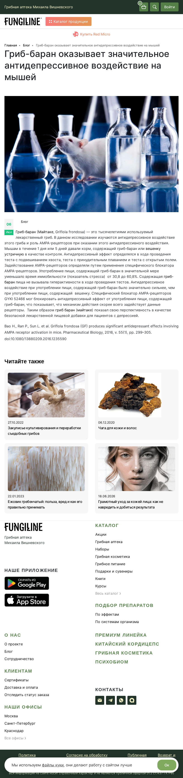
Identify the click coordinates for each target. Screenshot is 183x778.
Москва (11, 716)
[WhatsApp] (121, 700)
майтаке (84, 310)
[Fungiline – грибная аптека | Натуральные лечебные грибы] (23, 21)
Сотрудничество (19, 659)
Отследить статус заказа (26, 694)
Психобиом (112, 661)
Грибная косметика (112, 556)
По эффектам (107, 614)
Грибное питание (110, 564)
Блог (24, 222)
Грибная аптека (109, 542)
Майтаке (45, 232)
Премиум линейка (121, 635)
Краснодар (14, 730)
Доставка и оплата (21, 687)
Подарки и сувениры (114, 571)
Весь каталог (108, 593)
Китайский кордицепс (127, 644)
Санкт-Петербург (19, 723)
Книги (100, 578)
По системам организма (117, 621)
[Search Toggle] (154, 6)
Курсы (100, 586)
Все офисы (15, 738)
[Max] (131, 700)
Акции (100, 534)
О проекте (13, 644)
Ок (166, 765)
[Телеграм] (110, 700)
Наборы (102, 549)
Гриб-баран (26, 232)
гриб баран (65, 310)
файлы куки (53, 765)
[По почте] (99, 700)
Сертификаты (16, 680)
